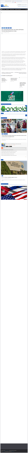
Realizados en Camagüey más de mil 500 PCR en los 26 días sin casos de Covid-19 (7, 73)
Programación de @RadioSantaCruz (22, 6)
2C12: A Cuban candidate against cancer (9, 177)
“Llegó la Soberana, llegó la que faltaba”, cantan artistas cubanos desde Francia (23, 84)
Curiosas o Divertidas (18, 9)
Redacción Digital (7, 32)
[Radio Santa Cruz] (2, 9)
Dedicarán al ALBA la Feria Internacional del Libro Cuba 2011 (14, 79)
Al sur (4, 9)
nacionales (7, 9)
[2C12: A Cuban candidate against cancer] (14, 168)
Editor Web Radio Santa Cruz (8, 178)
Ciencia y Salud (12, 9)
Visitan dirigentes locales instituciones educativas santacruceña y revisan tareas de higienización (14, 136)
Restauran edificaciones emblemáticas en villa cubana (4, 79)
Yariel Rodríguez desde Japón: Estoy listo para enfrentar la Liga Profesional (20, 73)
